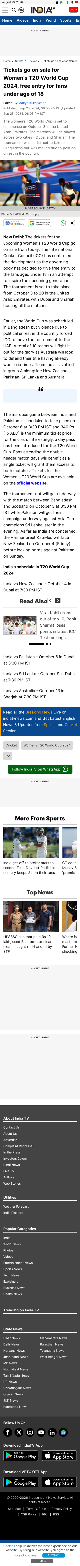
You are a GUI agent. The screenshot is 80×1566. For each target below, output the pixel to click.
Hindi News (11, 1165)
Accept (54, 1555)
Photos (8, 1250)
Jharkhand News (15, 1357)
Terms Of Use (36, 1509)
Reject (42, 1561)
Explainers (10, 1281)
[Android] (61, 2)
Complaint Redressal (18, 1146)
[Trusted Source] (39, 223)
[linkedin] (52, 1432)
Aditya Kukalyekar (32, 103)
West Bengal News (53, 1357)
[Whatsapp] (63, 223)
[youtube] (41, 1432)
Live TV (8, 1171)
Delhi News (11, 1344)
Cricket (32, 61)
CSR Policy (29, 1514)
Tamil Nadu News (16, 1375)
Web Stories (12, 1183)
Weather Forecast (16, 1206)
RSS (56, 1514)
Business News (14, 1288)
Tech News (11, 1275)
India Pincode (13, 1212)
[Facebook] (7, 1432)
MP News (10, 1363)
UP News (10, 1382)
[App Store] (59, 1455)
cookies (30, 1555)
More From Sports (40, 818)
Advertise (10, 1140)
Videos (23, 20)
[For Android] (20, 1482)
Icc (8, 756)
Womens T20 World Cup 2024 (47, 745)
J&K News (10, 1400)
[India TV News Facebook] (67, 2)
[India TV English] (43, 10)
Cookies (9, 1546)
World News (12, 1244)
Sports (66, 20)
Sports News (12, 1269)
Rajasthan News (51, 1344)
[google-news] (63, 1432)
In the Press (11, 1152)
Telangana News (52, 1350)
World (51, 20)
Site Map (14, 1509)
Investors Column (15, 1158)
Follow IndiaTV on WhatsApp (36, 769)
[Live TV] (73, 10)
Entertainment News (18, 1263)
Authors (8, 1177)
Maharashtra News (53, 1338)
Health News (12, 1294)
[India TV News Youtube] (76, 2)
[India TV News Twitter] (72, 2)
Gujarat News (13, 1394)
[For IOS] (59, 1482)
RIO (45, 1514)
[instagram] (30, 1432)
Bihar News (11, 1338)
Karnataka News (15, 1407)
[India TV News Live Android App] (20, 1455)
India (37, 20)
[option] (40, 625)
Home (7, 20)
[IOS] (57, 2)
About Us (10, 1133)
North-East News (15, 1369)
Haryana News (14, 1350)
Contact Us (11, 1127)
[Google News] (14, 223)
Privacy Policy (62, 1509)
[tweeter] (18, 1432)
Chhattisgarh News (17, 1388)
